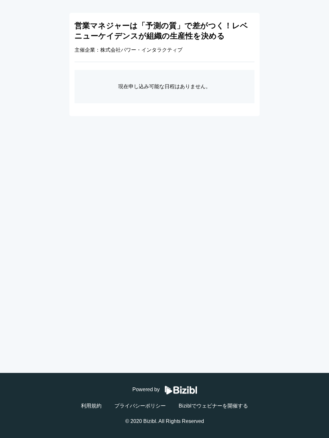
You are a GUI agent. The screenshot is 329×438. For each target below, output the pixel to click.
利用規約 (91, 406)
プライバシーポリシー (140, 406)
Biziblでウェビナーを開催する (213, 406)
